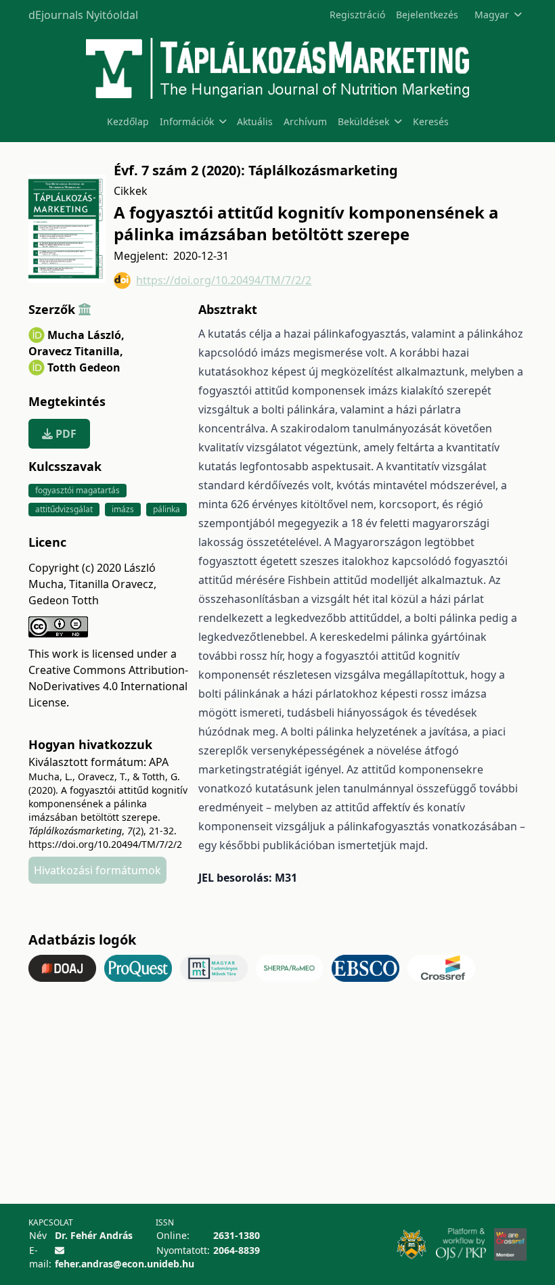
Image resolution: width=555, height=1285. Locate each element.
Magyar (491, 14)
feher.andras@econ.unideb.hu (124, 1263)
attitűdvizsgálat (64, 509)
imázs (123, 509)
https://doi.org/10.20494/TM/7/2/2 (223, 280)
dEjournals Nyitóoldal (83, 14)
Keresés (431, 121)
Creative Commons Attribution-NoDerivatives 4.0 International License (108, 686)
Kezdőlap (128, 121)
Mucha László (86, 335)
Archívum (305, 121)
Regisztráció (357, 14)
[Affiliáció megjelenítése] (85, 309)
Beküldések (363, 121)
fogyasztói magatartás (77, 490)
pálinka (166, 509)
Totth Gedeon (83, 367)
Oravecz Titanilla (75, 351)
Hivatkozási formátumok (97, 870)
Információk (187, 121)
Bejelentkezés (427, 14)
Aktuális (255, 121)
